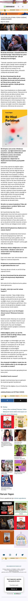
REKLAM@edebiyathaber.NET (14, 566)
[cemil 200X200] (21, 515)
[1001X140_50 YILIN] (14, 3)
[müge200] (7, 515)
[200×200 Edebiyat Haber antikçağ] (7, 529)
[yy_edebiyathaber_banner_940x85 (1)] (14, 11)
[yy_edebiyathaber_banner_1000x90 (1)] (14, 397)
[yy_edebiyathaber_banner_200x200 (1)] (20, 428)
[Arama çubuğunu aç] (18, 6)
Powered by (10, 593)
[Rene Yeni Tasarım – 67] (21, 547)
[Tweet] (20, 400)
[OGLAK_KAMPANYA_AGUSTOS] (7, 428)
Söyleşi (5, 407)
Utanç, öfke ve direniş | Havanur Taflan (15, 409)
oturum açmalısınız (20, 498)
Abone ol (14, 589)
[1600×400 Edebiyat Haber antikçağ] (14, 30)
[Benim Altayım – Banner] (7, 544)
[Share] (7, 400)
